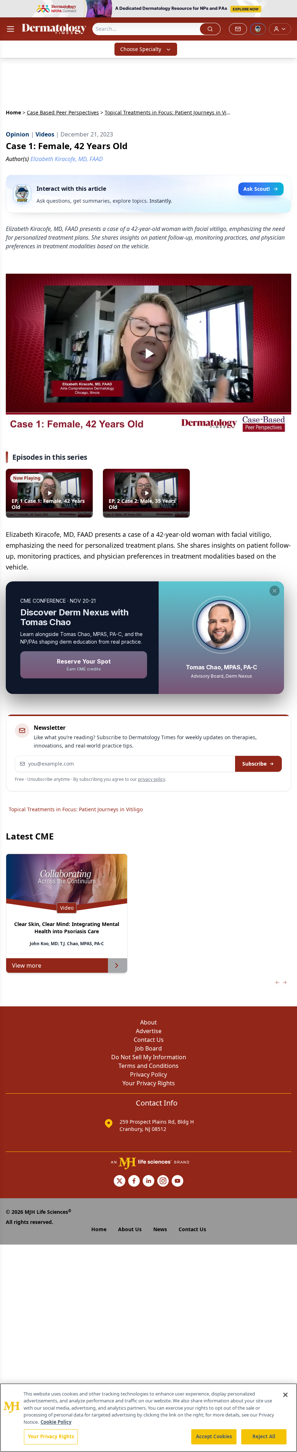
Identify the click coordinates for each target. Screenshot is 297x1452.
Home (13, 112)
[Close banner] (288, 9)
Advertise (149, 1031)
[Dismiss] (274, 591)
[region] (148, 1417)
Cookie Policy (56, 1422)
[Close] (285, 1395)
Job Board (148, 1048)
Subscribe (254, 763)
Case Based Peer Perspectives (63, 112)
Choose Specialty (140, 49)
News (160, 1229)
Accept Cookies (214, 1436)
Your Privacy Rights (148, 1083)
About (148, 1022)
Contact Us (149, 1040)
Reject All (263, 1436)
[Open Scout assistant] (258, 29)
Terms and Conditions (148, 1066)
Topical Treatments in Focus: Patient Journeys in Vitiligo (76, 809)
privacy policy (151, 779)
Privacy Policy (148, 1074)
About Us (130, 1229)
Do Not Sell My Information (148, 1057)
